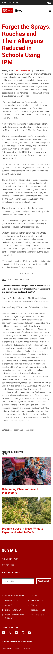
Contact (34, 595)
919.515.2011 (8, 565)
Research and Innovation (23, 430)
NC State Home (11, 2)
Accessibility (7, 649)
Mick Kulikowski (23, 71)
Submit (43, 581)
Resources (27, 649)
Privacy (18, 649)
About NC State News (14, 595)
